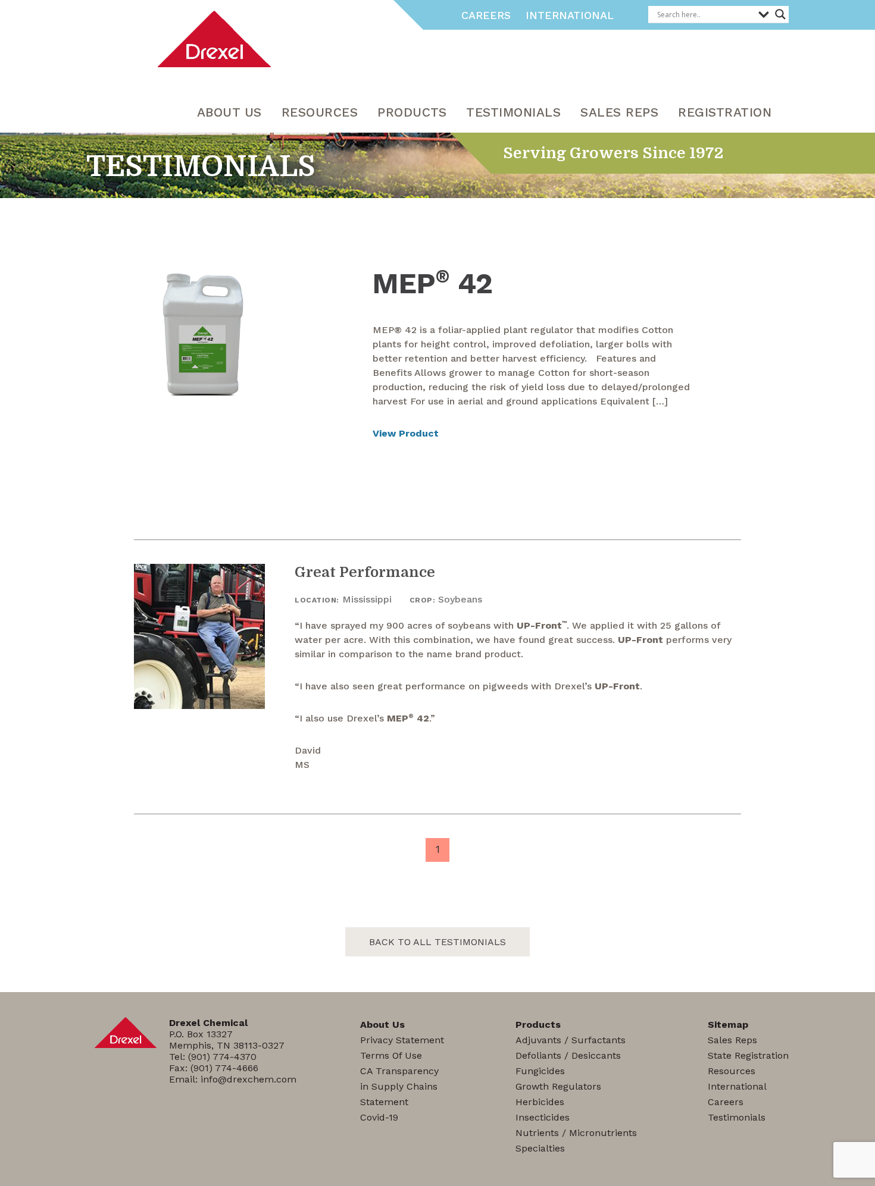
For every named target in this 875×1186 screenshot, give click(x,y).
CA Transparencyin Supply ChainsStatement (399, 1086)
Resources (731, 1071)
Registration (724, 112)
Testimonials (513, 112)
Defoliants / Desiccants (568, 1055)
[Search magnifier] (780, 14)
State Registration (748, 1055)
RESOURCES (320, 112)
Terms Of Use (391, 1055)
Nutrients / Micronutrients (576, 1132)
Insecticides (542, 1117)
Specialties (540, 1148)
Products (411, 112)
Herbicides (539, 1101)
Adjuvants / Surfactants (570, 1040)
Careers (486, 15)
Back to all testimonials (437, 941)
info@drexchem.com (248, 1079)
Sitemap (728, 1024)
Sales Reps (619, 112)
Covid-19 (379, 1117)
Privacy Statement (402, 1040)
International (570, 15)
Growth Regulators (558, 1086)
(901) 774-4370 (222, 1056)
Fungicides (540, 1071)
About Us (229, 112)
